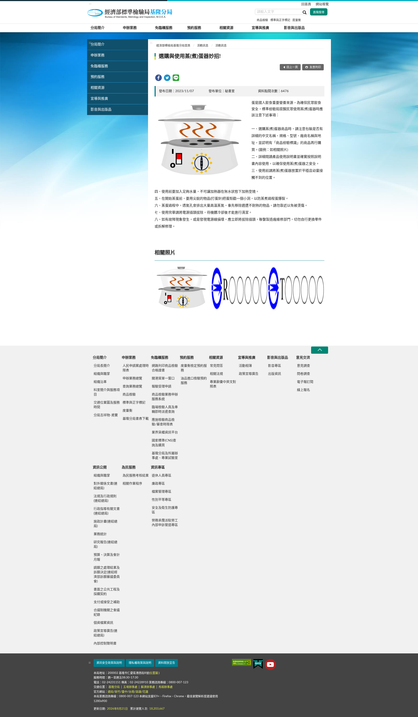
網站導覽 (322, 4)
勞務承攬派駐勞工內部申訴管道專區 (165, 523)
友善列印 (315, 67)
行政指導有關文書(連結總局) (107, 511)
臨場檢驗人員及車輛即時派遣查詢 (165, 409)
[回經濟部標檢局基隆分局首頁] (130, 13)
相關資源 (226, 28)
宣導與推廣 (260, 28)
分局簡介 (97, 28)
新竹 (117, 691)
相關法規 (216, 373)
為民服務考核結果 (136, 475)
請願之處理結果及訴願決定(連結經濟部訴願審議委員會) (107, 574)
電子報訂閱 (305, 382)
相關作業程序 (132, 483)
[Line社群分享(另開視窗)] (176, 77)
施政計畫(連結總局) (105, 524)
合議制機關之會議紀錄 (107, 612)
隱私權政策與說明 (140, 662)
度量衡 (296, 20)
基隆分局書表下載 (136, 418)
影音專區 (274, 365)
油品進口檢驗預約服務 (194, 381)
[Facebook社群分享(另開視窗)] (158, 77)
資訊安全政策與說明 (109, 662)
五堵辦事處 (130, 687)
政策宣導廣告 (248, 373)
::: (90, 3)
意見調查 (303, 365)
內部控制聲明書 (105, 643)
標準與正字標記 (280, 20)
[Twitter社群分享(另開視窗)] (167, 77)
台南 (131, 691)
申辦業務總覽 (132, 378)
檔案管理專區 (161, 491)
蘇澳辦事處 (148, 687)
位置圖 (154, 673)
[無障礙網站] (241, 662)
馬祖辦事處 (165, 687)
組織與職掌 (102, 373)
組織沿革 (100, 382)
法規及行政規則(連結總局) (105, 498)
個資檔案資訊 (103, 622)
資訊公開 (100, 467)
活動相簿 (245, 365)
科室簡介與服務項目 (107, 392)
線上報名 (303, 390)
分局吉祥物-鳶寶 (106, 415)
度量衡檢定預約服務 (194, 368)
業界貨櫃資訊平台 (165, 432)
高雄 (138, 691)
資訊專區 (158, 467)
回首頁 (306, 4)
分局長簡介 (102, 365)
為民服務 (129, 467)
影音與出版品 (294, 28)
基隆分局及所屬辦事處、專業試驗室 (165, 456)
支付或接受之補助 (107, 602)
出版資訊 (274, 373)
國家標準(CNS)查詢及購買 (164, 443)
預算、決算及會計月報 (107, 557)
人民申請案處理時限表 (136, 368)
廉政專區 (158, 483)
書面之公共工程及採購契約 (107, 592)
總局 (110, 691)
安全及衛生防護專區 (165, 510)
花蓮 (145, 691)
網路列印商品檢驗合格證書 (165, 368)
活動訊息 (202, 45)
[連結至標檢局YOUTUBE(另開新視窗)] (270, 664)
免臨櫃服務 (163, 28)
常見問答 (216, 365)
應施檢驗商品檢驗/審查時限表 (163, 422)
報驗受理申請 (161, 386)
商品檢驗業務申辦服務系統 (165, 397)
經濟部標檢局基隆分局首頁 (173, 45)
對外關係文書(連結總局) (105, 486)
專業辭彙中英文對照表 (223, 384)
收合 (319, 350)
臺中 (124, 691)
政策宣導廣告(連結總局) (105, 633)
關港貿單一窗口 (163, 378)
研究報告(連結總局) (105, 544)
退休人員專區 (161, 475)
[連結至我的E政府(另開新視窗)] (258, 664)
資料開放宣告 (166, 662)
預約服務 (194, 28)
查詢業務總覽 (132, 386)
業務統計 (100, 534)
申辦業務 (130, 28)
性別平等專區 (161, 499)
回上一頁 (292, 67)
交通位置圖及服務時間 (107, 405)
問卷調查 (303, 373)
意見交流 (303, 357)
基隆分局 (114, 687)
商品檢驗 (262, 20)
